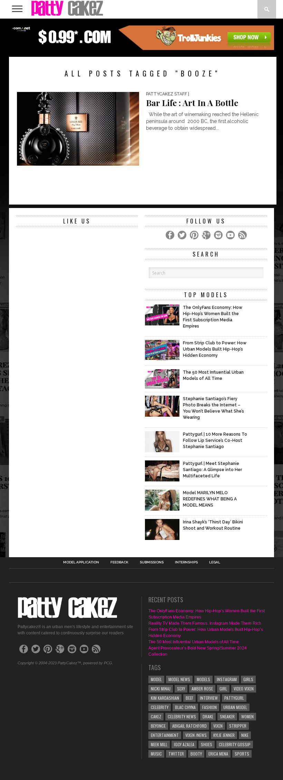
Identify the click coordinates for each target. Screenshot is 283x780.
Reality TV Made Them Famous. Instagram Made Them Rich (204, 623)
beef (189, 698)
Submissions (152, 562)
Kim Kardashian (165, 698)
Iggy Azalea (184, 744)
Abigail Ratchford (189, 726)
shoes (206, 744)
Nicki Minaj (160, 688)
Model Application (81, 562)
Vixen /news (196, 735)
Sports (242, 754)
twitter (176, 754)
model (156, 679)
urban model (235, 707)
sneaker (227, 716)
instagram (227, 679)
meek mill (159, 744)
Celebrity (159, 707)
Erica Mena (218, 754)
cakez (156, 716)
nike (244, 735)
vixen (218, 726)
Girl (223, 688)
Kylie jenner (224, 735)
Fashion (209, 707)
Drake (208, 716)
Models (203, 679)
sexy (181, 688)
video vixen (244, 688)
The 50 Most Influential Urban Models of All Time (193, 641)
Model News (179, 679)
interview (209, 698)
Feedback (119, 562)
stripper (237, 726)
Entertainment (165, 735)
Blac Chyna (185, 707)
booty (196, 754)
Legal (214, 562)
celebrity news (182, 716)
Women (247, 716)
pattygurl (234, 698)
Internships (186, 562)
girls (248, 679)
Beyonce (158, 726)
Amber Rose (202, 688)
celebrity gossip (235, 744)
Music (156, 754)
